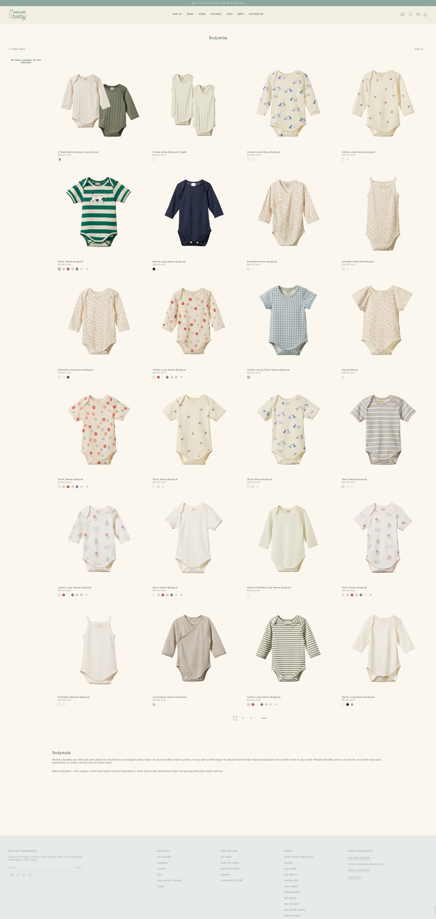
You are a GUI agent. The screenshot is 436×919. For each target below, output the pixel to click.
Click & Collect (245, 3)
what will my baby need (298, 857)
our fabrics (290, 875)
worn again (291, 886)
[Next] (425, 3)
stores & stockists (359, 870)
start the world (230, 863)
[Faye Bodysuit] (383, 322)
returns (161, 869)
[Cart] (425, 14)
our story (226, 857)
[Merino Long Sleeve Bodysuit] (193, 214)
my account (164, 857)
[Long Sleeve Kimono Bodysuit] (193, 649)
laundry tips (291, 880)
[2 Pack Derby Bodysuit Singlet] (193, 104)
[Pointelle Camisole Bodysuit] (383, 214)
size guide (290, 869)
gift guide (290, 898)
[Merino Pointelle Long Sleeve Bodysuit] (288, 540)
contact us (354, 877)
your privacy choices (169, 880)
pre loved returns (294, 910)
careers (225, 875)
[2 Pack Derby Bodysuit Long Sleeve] (99, 104)
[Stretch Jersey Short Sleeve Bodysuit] (288, 322)
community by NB (232, 880)
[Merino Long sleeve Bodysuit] (383, 649)
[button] (177, 14)
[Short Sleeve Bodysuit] (99, 214)
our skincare (291, 904)
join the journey (230, 869)
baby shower (292, 916)
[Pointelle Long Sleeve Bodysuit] (99, 322)
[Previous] (10, 3)
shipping (162, 863)
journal (288, 863)
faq (159, 875)
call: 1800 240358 (359, 858)
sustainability (292, 892)
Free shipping (166, 3)
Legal (160, 886)
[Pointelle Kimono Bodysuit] (288, 214)
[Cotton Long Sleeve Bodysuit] (288, 104)
